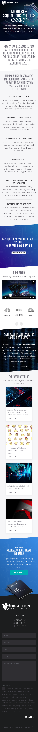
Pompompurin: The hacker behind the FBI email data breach (16, 450)
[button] (33, 3)
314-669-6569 (21, 620)
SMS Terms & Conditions (14, 711)
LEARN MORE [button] (18, 573)
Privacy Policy (21, 626)
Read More (12, 418)
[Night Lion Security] (10, 2)
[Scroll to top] (34, 728)
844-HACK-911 (21, 623)
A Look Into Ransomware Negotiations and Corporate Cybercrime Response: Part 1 (17, 412)
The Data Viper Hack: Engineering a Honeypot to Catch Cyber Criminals (16, 524)
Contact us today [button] (19, 253)
